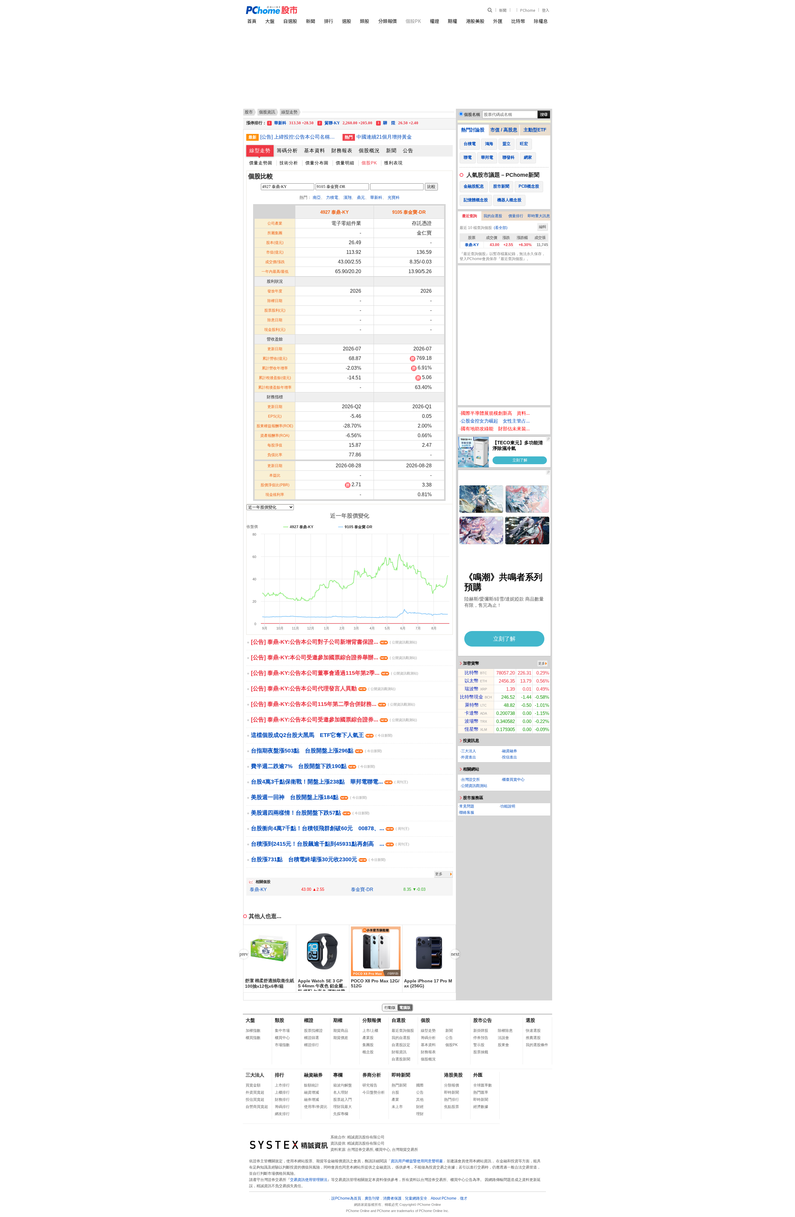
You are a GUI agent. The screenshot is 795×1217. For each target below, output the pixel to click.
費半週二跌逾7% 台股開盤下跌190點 (313, 766)
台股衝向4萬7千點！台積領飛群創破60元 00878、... (330, 828)
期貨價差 (340, 1038)
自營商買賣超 (257, 1107)
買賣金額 (253, 1085)
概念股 (368, 1052)
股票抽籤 (480, 1052)
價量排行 (515, 216)
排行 (328, 21)
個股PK (413, 21)
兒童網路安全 (416, 1198)
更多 (439, 874)
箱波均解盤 (342, 1085)
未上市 (397, 1107)
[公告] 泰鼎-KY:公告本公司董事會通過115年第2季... (334, 673)
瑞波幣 (472, 688)
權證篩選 (311, 1038)
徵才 (463, 1198)
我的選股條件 (537, 1045)
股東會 (503, 1045)
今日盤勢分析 (373, 1092)
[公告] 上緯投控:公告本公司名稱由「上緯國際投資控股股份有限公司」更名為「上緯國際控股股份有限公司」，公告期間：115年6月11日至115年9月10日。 (299, 137)
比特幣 (518, 21)
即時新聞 (401, 1074)
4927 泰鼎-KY (334, 212)
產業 (395, 1099)
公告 (408, 150)
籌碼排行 (282, 1107)
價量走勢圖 (260, 162)
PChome (527, 10)
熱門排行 (451, 1099)
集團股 (368, 1045)
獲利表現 (393, 162)
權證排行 (311, 1045)
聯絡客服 (466, 812)
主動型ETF (535, 129)
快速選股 (533, 1030)
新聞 (503, 10)
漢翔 (347, 197)
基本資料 (314, 150)
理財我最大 (342, 1107)
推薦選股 (533, 1038)
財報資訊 (399, 1052)
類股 (364, 21)
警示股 (478, 1045)
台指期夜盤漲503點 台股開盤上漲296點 (316, 751)
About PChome (444, 1198)
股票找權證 (313, 1030)
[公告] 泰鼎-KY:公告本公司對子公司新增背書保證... (334, 642)
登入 (545, 10)
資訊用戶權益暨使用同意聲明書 (417, 1161)
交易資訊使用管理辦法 (308, 1180)
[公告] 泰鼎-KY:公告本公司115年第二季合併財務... (333, 704)
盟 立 (291, 123)
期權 (452, 21)
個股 (425, 1020)
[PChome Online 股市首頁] (322, 10)
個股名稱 (472, 114)
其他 (420, 1099)
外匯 (497, 21)
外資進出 (468, 757)
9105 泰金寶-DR (409, 212)
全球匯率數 (482, 1085)
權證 (434, 21)
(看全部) (500, 228)
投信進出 (509, 757)
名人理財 (340, 1092)
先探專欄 (340, 1114)
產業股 (368, 1038)
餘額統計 (311, 1085)
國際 (420, 1085)
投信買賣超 (255, 1099)
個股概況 (369, 150)
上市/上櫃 (370, 1030)
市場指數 (282, 1045)
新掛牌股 (480, 1030)
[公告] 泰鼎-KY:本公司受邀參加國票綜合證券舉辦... (334, 657)
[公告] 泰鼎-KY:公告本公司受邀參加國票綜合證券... (334, 719)
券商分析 (371, 1074)
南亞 (317, 197)
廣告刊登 (372, 1198)
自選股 (290, 21)
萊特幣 (472, 704)
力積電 (332, 197)
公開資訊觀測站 (474, 786)
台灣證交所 (470, 779)
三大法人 (468, 751)
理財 (420, 1114)
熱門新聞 (399, 1085)
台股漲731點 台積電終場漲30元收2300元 (318, 859)
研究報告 (369, 1085)
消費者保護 (392, 1198)
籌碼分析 (287, 150)
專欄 (338, 1074)
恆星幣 (472, 729)
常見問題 (466, 806)
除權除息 (505, 1030)
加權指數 (253, 1030)
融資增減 (311, 1092)
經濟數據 (480, 1107)
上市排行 (282, 1085)
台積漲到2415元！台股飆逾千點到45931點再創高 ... (330, 844)
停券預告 (480, 1038)
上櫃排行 (282, 1092)
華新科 (376, 197)
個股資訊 (267, 112)
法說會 (503, 1038)
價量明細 (345, 162)
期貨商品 (340, 1030)
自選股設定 (401, 1045)
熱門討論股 (472, 129)
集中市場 (282, 1030)
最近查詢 (469, 216)
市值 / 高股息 (503, 129)
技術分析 (288, 162)
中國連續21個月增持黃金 (384, 137)
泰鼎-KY (258, 889)
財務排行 (282, 1099)
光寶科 (394, 197)
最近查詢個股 (403, 1030)
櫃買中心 (282, 1038)
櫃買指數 (253, 1038)
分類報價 (387, 21)
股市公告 (482, 1020)
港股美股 (475, 21)
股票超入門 (342, 1099)
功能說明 (507, 806)
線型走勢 (259, 150)
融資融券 (509, 751)
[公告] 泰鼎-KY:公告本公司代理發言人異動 (323, 688)
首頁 (252, 21)
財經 (420, 1107)
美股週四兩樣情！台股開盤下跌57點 (310, 813)
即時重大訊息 (539, 216)
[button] (455, 954)
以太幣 (472, 680)
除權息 (541, 21)
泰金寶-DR (362, 889)
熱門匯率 (480, 1092)
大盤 (270, 21)
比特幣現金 (471, 696)
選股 (346, 21)
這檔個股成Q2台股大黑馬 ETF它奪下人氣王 (322, 735)
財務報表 (341, 150)
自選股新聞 (401, 1059)
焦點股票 (451, 1107)
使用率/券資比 (315, 1107)
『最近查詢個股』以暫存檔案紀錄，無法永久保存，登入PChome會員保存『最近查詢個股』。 (502, 256)
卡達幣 (472, 713)
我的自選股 (493, 216)
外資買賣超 (255, 1092)
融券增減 (311, 1099)
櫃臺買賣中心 (513, 779)
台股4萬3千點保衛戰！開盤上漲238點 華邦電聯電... (329, 782)
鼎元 (361, 197)
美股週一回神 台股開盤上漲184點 (309, 797)
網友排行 (282, 1114)
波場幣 (472, 721)
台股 (395, 1092)
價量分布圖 (317, 162)
